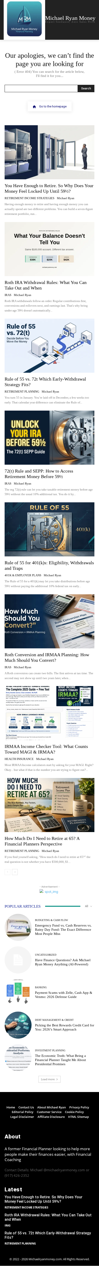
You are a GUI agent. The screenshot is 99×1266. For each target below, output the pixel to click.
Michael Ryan (65, 198)
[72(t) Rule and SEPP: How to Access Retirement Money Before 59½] (49, 438)
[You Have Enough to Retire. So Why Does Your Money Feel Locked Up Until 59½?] (49, 152)
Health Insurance (19, 758)
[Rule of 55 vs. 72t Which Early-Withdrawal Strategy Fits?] (49, 346)
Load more (48, 1079)
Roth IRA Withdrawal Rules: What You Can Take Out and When (48, 1217)
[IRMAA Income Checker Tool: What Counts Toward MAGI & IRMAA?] (49, 713)
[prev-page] (7, 872)
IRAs (8, 294)
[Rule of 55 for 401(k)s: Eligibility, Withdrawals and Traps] (49, 529)
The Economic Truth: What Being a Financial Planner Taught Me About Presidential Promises (60, 1060)
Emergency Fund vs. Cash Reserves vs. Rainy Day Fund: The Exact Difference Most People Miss (63, 930)
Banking (41, 987)
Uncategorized (45, 955)
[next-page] (15, 872)
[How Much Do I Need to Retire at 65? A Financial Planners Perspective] (49, 805)
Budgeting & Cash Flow (51, 920)
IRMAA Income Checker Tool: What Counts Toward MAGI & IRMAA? (46, 749)
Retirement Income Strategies (29, 198)
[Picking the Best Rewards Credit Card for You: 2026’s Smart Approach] (18, 1025)
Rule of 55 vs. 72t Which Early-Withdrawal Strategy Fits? (48, 1235)
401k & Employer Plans (23, 575)
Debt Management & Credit (54, 1020)
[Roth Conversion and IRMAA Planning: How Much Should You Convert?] (49, 621)
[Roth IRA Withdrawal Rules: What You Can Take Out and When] (49, 249)
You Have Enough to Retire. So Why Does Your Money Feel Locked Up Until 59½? (43, 1199)
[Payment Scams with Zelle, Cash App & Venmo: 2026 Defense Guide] (18, 992)
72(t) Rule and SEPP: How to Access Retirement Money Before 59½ (39, 473)
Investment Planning (50, 1050)
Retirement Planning (22, 391)
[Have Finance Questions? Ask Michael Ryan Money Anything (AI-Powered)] (18, 959)
